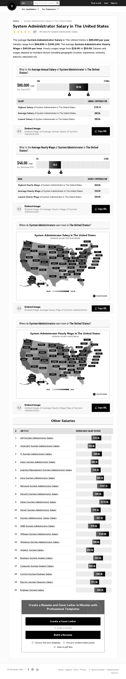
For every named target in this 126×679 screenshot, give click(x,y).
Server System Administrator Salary (38, 510)
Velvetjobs (11, 5)
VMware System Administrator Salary (39, 534)
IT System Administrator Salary (36, 454)
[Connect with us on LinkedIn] (37, 669)
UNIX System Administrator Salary (37, 526)
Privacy (83, 670)
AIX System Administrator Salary (36, 438)
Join (106, 3)
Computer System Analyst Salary (37, 566)
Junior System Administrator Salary (37, 462)
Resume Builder (98, 670)
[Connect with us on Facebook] (28, 669)
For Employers (49, 9)
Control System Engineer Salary (36, 574)
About (60, 670)
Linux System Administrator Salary (37, 478)
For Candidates (29, 9)
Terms (76, 670)
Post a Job (96, 3)
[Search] (57, 3)
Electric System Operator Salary (36, 582)
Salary (16, 21)
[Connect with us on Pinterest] (32, 669)
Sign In (114, 3)
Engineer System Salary (32, 590)
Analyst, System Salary (32, 550)
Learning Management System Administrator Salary (46, 470)
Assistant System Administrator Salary (40, 446)
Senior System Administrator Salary (38, 502)
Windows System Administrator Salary (39, 542)
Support (68, 670)
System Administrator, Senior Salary (38, 518)
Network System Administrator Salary (39, 486)
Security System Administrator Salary (39, 494)
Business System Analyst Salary (36, 558)
